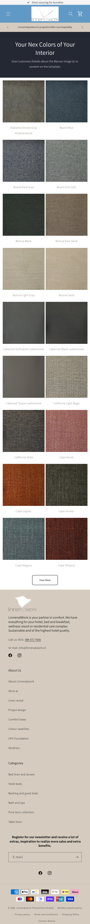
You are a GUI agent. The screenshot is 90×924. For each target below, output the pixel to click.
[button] (8, 13)
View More (45, 580)
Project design (17, 710)
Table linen (15, 822)
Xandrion (14, 748)
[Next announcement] (82, 27)
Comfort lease (17, 719)
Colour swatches (18, 729)
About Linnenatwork (21, 681)
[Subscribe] (76, 857)
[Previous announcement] (7, 27)
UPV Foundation (18, 738)
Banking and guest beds (23, 793)
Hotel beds (15, 784)
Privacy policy (22, 914)
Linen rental (15, 700)
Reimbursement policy (70, 907)
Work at (13, 691)
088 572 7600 (33, 639)
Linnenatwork (24, 907)
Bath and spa (16, 803)
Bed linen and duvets (21, 774)
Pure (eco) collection (21, 812)
